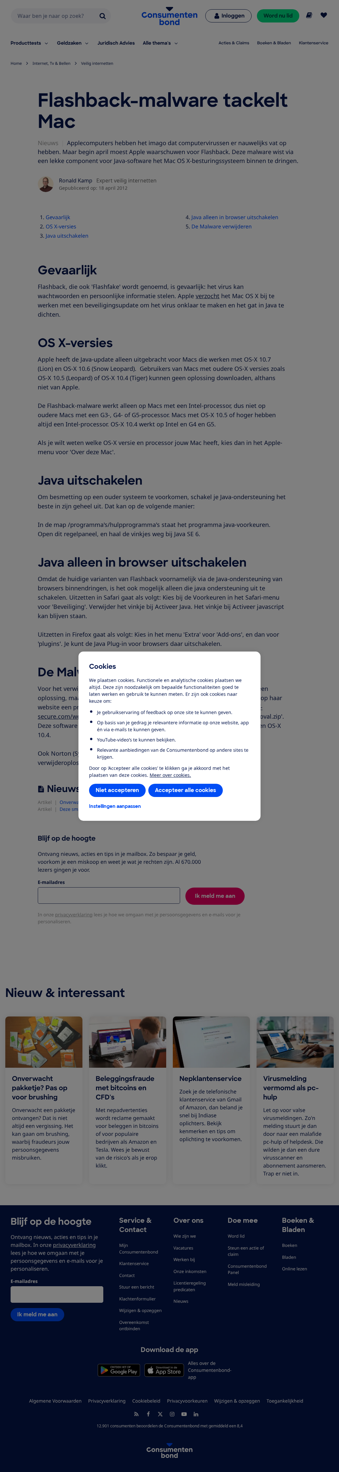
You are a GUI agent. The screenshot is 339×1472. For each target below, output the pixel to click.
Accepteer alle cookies (185, 790)
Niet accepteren (117, 790)
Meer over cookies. (170, 775)
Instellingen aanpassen (115, 806)
